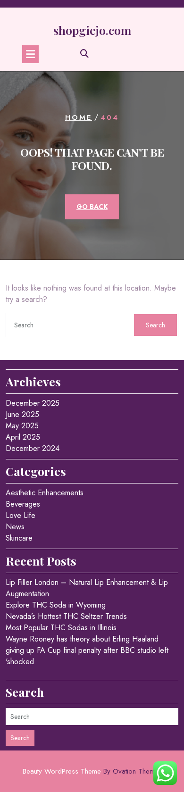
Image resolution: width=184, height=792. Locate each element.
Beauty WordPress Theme (92, 771)
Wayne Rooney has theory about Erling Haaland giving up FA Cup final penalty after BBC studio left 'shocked (87, 650)
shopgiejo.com (92, 30)
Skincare (19, 538)
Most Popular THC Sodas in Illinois (61, 627)
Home (78, 117)
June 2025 (22, 414)
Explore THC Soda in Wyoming (56, 605)
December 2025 (32, 403)
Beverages (23, 504)
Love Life (20, 515)
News (15, 526)
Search (155, 325)
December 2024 (32, 448)
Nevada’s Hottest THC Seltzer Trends (66, 616)
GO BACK (92, 206)
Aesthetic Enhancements (45, 492)
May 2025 (22, 425)
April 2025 (23, 437)
